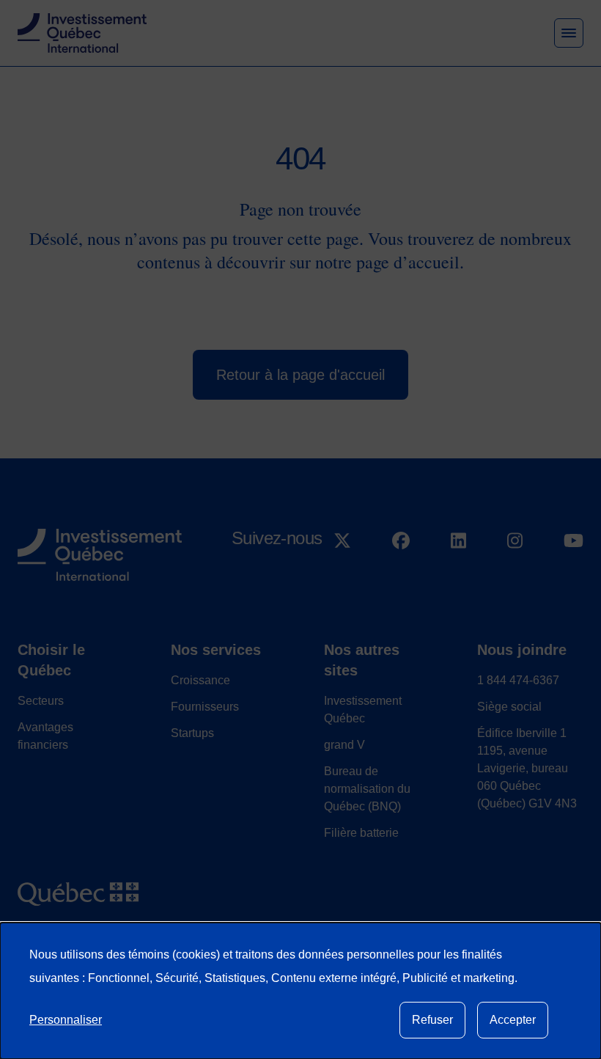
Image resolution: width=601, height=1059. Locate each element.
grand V (344, 745)
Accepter (513, 1020)
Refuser (432, 1020)
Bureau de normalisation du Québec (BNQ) (367, 789)
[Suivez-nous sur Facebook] (401, 575)
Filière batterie (361, 833)
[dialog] (300, 991)
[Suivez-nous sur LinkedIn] (458, 575)
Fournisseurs (205, 706)
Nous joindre (522, 650)
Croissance (200, 680)
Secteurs (41, 701)
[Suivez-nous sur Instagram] (515, 575)
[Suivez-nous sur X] (342, 575)
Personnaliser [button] (65, 1020)
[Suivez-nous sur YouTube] (573, 575)
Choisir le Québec (51, 660)
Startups (192, 733)
